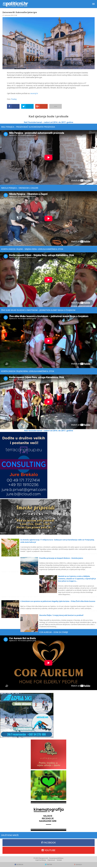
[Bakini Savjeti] (48, 754)
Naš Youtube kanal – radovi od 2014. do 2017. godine (48, 122)
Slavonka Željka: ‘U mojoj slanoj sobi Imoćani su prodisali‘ (61, 615)
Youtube (49, 850)
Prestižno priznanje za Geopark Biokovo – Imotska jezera (61, 558)
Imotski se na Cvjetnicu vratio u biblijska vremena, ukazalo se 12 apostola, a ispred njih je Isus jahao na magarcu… (77, 578)
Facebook (49, 842)
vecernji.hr (34, 93)
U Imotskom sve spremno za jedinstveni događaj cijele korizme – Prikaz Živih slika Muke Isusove (57, 601)
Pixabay (14, 99)
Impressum (51, 860)
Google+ (79, 864)
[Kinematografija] (48, 816)
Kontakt (59, 860)
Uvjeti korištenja (40, 860)
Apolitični (15, 4)
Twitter (49, 864)
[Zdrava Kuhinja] (48, 785)
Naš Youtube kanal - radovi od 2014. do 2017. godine (48, 430)
